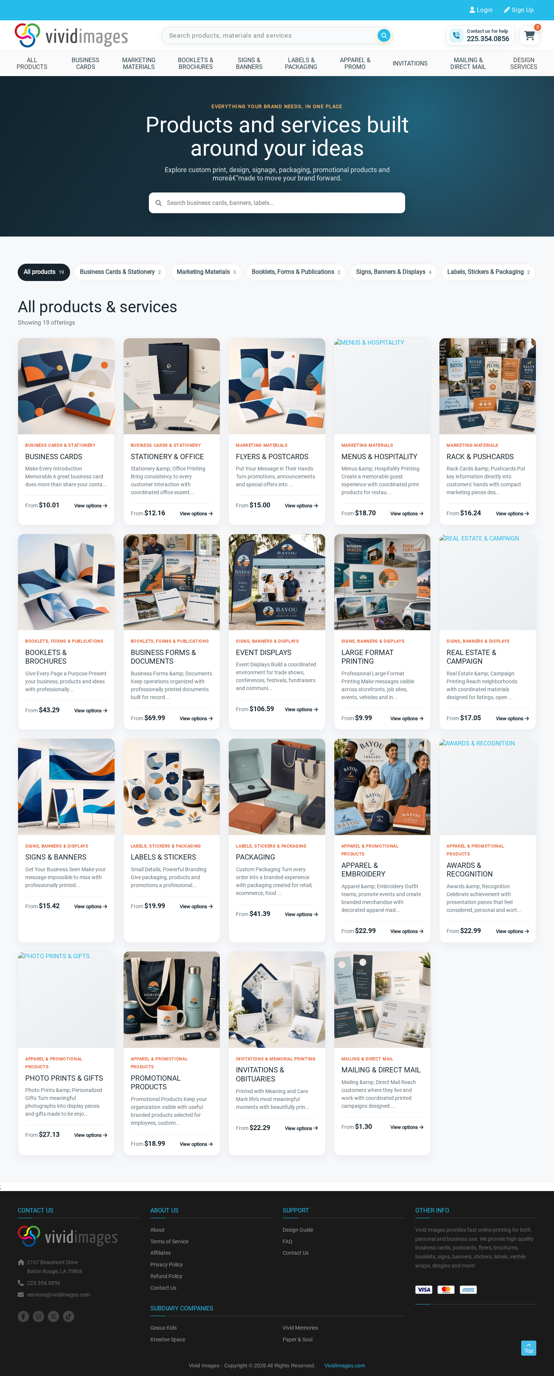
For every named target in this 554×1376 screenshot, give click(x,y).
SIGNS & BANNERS (55, 857)
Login (485, 10)
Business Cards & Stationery (120, 271)
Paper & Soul (297, 1339)
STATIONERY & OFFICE (167, 456)
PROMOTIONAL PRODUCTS (156, 1083)
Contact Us (163, 1288)
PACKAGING (255, 857)
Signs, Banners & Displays (394, 271)
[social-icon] (23, 1316)
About (157, 1230)
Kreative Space (167, 1339)
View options (88, 506)
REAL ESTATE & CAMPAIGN (471, 657)
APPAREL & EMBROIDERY (363, 870)
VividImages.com (344, 1365)
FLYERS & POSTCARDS (272, 456)
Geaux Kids (163, 1328)
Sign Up (523, 10)
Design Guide (298, 1230)
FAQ (287, 1242)
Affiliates (160, 1253)
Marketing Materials (206, 271)
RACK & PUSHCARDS (480, 456)
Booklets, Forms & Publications (296, 271)
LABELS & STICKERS (163, 857)
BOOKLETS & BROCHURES (46, 657)
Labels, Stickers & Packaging (488, 271)
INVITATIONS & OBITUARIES (260, 1074)
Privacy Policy (166, 1264)
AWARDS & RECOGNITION (470, 870)
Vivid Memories (300, 1328)
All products (44, 271)
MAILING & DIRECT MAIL (381, 1070)
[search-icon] (384, 35)
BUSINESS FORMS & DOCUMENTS (163, 657)
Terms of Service (169, 1242)
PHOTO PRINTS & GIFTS (64, 1078)
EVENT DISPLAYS (263, 652)
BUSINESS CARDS (53, 456)
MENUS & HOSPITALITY (379, 456)
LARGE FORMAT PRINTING (367, 657)
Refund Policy (166, 1276)
